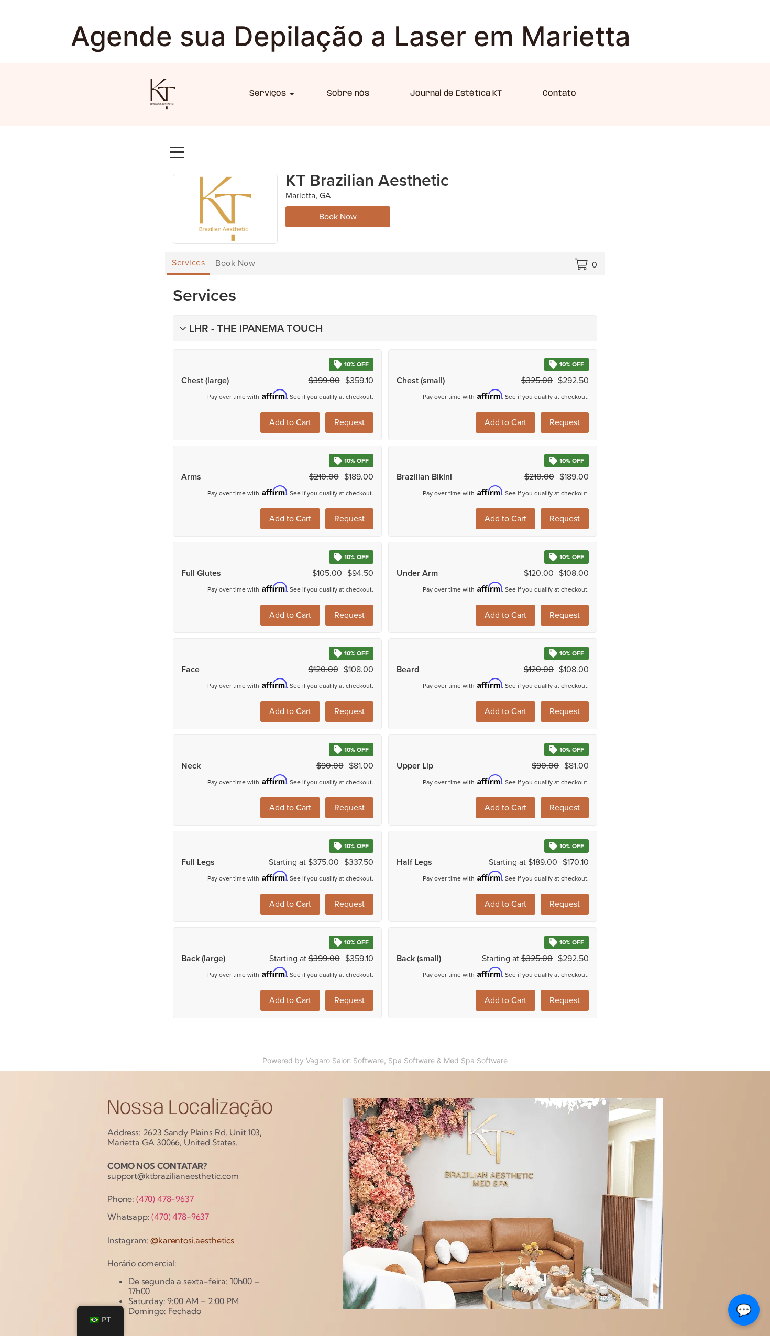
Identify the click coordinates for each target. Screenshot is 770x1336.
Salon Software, (359, 1060)
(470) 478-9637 (165, 1199)
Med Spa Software (476, 1060)
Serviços (267, 93)
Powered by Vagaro (296, 1060)
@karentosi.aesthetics (192, 1240)
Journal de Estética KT (456, 93)
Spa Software (411, 1060)
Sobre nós (348, 93)
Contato (559, 93)
